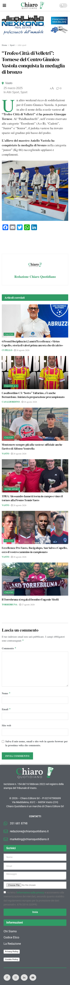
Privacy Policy (11, 951)
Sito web (6, 725)
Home (4, 45)
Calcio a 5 (11, 385)
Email (6, 709)
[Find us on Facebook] (7, 977)
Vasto (8, 83)
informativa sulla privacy (30, 892)
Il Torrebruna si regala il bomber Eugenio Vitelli (30, 599)
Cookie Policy (11, 959)
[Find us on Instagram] (15, 977)
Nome (6, 693)
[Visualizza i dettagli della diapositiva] (35, 25)
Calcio (9, 334)
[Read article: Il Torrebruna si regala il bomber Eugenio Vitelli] (35, 579)
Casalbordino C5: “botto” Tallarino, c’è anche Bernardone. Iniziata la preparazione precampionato (33, 395)
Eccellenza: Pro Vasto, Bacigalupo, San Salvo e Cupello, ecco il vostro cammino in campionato (34, 550)
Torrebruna (9, 604)
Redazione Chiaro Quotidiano (35, 276)
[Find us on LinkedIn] (24, 977)
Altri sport (21, 45)
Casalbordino (11, 401)
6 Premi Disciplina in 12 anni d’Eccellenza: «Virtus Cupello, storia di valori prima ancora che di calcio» (32, 343)
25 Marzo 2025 (13, 88)
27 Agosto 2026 (28, 604)
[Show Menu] (4, 5)
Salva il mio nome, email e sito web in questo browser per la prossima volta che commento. (36, 743)
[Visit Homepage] (32, 5)
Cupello (7, 350)
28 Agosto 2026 (22, 350)
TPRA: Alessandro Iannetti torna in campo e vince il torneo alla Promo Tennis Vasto (32, 498)
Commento (9, 648)
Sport (12, 45)
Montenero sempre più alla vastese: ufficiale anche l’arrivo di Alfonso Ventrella (32, 446)
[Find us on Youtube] (32, 977)
